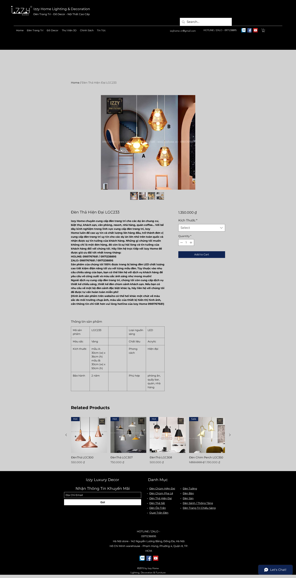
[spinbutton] (186, 242)
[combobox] (201, 228)
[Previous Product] (66, 435)
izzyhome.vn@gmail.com (183, 30)
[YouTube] (255, 30)
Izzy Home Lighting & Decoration (61, 9)
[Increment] (191, 242)
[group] (148, 442)
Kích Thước (187, 220)
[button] (35, 30)
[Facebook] (249, 30)
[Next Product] (230, 435)
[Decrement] (181, 242)
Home (75, 82)
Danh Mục (158, 479)
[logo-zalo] (243, 30)
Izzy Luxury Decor (102, 479)
